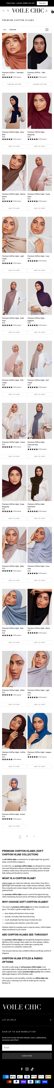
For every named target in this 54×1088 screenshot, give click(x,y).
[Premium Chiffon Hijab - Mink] (14, 545)
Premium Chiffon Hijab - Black (39, 628)
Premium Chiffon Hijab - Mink (13, 566)
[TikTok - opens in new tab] (32, 1069)
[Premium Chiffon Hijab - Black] (40, 607)
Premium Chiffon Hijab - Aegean (39, 752)
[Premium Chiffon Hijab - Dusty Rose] (40, 173)
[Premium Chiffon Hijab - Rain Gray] (14, 607)
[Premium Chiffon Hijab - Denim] (14, 793)
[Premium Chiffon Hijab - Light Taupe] (14, 235)
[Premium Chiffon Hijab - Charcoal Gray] (40, 421)
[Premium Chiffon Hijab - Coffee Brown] (14, 731)
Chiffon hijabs (7, 883)
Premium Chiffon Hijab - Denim (13, 814)
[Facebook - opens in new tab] (21, 1069)
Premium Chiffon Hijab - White (13, 690)
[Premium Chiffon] (14, 51)
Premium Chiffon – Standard (12, 73)
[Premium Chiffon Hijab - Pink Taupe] (14, 359)
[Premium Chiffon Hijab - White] (14, 669)
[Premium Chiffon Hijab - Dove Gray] (40, 545)
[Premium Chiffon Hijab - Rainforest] (40, 483)
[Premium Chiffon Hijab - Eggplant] (40, 297)
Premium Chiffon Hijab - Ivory (38, 256)
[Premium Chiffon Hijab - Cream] (14, 421)
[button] (3, 11)
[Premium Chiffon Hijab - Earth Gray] (14, 297)
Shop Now (42, 3)
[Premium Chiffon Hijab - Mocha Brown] (14, 173)
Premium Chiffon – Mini (36, 73)
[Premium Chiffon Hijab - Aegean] (40, 731)
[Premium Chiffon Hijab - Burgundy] (40, 111)
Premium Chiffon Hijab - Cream (13, 442)
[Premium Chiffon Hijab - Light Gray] (40, 669)
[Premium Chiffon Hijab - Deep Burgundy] (14, 483)
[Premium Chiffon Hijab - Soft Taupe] (40, 359)
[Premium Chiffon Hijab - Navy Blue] (14, 111)
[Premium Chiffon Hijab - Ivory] (40, 235)
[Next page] (34, 836)
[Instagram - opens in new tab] (27, 1069)
